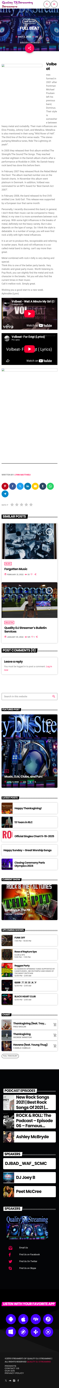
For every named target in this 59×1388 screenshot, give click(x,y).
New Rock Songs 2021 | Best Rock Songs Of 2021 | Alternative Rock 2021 (32, 1107)
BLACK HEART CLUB (25, 996)
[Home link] (17, 4)
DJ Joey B (25, 1177)
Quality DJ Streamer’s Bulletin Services (25, 630)
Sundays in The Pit (17, 910)
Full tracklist (10, 1056)
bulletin (9, 622)
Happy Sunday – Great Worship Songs (27, 850)
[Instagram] (14, 1380)
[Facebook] (18, 1380)
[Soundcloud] (10, 1380)
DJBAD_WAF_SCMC (26, 1163)
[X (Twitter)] (6, 1380)
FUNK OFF (19, 937)
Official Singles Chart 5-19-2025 (34, 836)
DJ (7, 771)
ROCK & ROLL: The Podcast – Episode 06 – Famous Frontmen (34, 1123)
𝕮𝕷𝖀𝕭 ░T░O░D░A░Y (25, 982)
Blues (8, 563)
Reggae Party (22, 965)
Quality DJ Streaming (39, 1361)
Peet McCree (28, 1191)
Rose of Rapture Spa (25, 951)
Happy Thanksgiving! (28, 808)
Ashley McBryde (32, 1137)
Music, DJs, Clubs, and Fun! (23, 776)
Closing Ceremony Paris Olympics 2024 (29, 864)
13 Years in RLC (23, 822)
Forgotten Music (15, 569)
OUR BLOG (29, 21)
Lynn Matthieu (23, 474)
